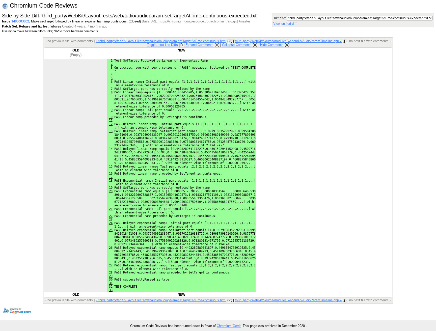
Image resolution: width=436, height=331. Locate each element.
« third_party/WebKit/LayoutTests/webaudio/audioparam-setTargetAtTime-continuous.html (161, 41)
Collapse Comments (237, 45)
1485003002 (20, 21)
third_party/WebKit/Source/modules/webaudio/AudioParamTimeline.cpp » (288, 41)
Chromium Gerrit (229, 326)
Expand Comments (199, 45)
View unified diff (284, 23)
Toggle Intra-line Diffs (162, 45)
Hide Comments (272, 45)
